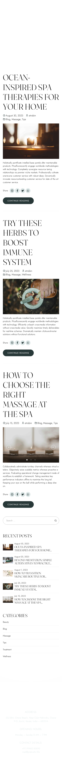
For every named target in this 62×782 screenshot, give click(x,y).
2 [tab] (31, 459)
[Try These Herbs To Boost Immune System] (31, 296)
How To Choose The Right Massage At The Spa (32, 601)
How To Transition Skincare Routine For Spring (29, 576)
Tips (24, 119)
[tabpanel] (31, 445)
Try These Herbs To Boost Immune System (22, 242)
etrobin (32, 115)
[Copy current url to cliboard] (12, 190)
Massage (16, 119)
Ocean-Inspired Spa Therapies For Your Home (31, 92)
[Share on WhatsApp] (28, 190)
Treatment (7, 649)
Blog (8, 119)
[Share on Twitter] (22, 190)
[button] (8, 447)
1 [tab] (27, 459)
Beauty (6, 622)
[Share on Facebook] (17, 190)
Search (56, 521)
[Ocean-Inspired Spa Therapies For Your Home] (31, 141)
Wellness (26, 274)
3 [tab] (35, 459)
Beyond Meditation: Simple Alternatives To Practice (33, 561)
